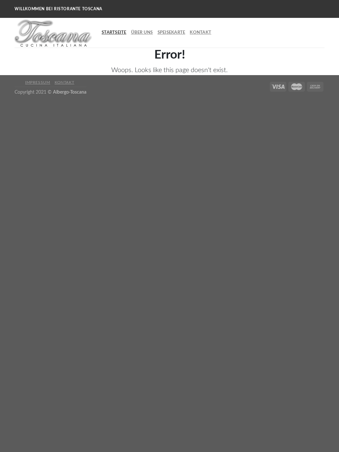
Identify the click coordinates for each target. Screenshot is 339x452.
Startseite (114, 32)
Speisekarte (171, 32)
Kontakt (200, 32)
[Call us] (315, 15)
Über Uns (142, 32)
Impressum (37, 82)
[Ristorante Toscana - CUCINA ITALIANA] (53, 33)
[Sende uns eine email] (315, 9)
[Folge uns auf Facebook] (315, 3)
